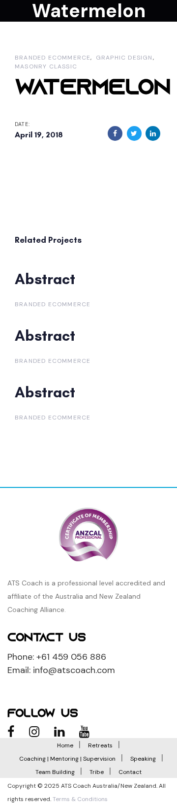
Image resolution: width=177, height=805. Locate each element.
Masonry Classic (46, 66)
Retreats (100, 745)
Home (65, 745)
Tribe (96, 772)
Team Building (55, 772)
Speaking (143, 759)
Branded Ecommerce (52, 58)
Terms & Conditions (80, 799)
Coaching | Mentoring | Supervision (67, 759)
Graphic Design (124, 58)
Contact (130, 772)
